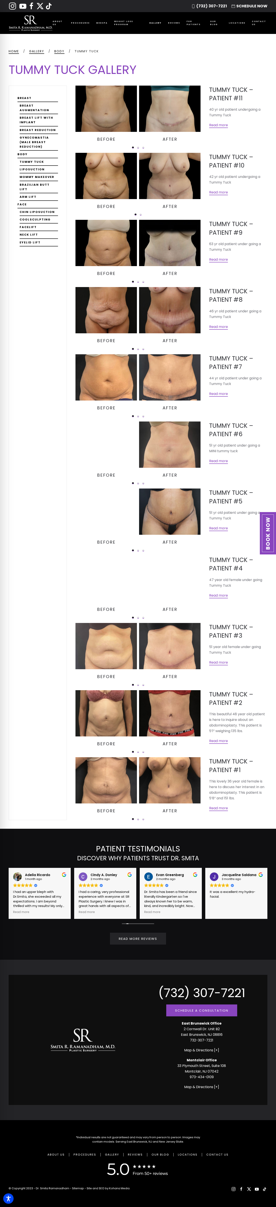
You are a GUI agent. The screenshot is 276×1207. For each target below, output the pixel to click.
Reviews (174, 23)
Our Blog (214, 23)
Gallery (112, 1155)
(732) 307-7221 (211, 6)
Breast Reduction (38, 130)
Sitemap (78, 1188)
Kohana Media (119, 1188)
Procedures (85, 1155)
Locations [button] (237, 23)
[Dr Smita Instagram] (12, 5)
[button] (268, 533)
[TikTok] (49, 5)
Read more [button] (21, 912)
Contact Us (259, 23)
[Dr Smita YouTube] (23, 5)
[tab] (133, 147)
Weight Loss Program (123, 23)
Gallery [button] (155, 23)
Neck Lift (29, 235)
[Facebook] (31, 5)
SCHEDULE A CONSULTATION (201, 1010)
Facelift (28, 227)
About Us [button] (58, 23)
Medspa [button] (102, 23)
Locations (188, 1155)
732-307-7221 (201, 1040)
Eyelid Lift (30, 242)
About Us (56, 1155)
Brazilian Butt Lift (35, 187)
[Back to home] (31, 23)
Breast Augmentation (34, 108)
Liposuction (32, 169)
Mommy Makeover (37, 177)
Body (22, 154)
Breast (24, 98)
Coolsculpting (35, 219)
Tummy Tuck (32, 162)
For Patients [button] (194, 23)
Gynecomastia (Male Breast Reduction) (34, 142)
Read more (218, 125)
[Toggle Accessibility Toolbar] (8, 1198)
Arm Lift (28, 197)
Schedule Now (251, 6)
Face (22, 204)
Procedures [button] (80, 23)
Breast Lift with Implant (36, 120)
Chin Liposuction (37, 212)
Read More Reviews (138, 938)
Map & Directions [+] (201, 1050)
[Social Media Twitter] (40, 5)
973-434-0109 (202, 1076)
